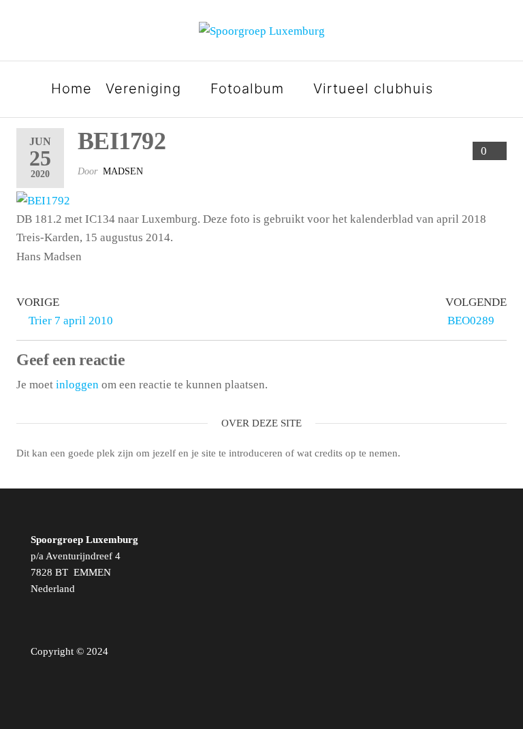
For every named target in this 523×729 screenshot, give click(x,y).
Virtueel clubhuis (373, 88)
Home (71, 88)
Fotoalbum (247, 88)
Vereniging (143, 88)
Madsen (123, 171)
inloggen (77, 384)
